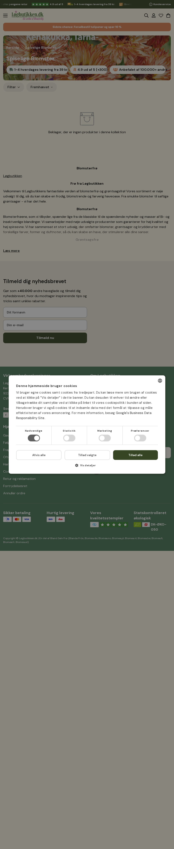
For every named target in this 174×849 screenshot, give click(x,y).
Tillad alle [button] (135, 455)
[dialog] (87, 424)
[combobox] (160, 380)
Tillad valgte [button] (87, 455)
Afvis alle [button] (39, 455)
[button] (87, 467)
